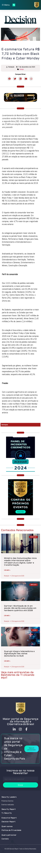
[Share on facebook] (9, 78)
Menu (7, 5)
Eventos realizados (7, 804)
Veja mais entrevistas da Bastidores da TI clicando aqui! (17, 675)
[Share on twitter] (15, 78)
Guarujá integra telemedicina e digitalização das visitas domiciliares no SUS (19, 654)
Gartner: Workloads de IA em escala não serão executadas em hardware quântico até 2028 (20, 608)
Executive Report (9, 818)
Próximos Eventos (7, 801)
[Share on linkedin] (20, 78)
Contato (5, 839)
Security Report (8, 809)
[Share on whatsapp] (31, 78)
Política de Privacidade (11, 830)
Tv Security (6, 813)
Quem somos (7, 826)
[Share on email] (26, 78)
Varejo (21, 69)
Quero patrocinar (8, 835)
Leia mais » (7, 570)
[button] (31, 749)
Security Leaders (9, 797)
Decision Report (8, 822)
